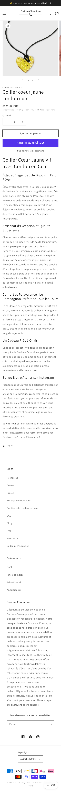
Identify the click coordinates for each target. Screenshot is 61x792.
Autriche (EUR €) (28, 758)
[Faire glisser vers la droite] (38, 80)
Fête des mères (15, 574)
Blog (9, 523)
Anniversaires (14, 589)
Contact (11, 485)
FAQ (9, 530)
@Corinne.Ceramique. (15, 393)
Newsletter (13, 538)
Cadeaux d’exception (18, 545)
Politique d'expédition (19, 500)
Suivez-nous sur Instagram (18, 423)
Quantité (7, 115)
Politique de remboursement (23, 507)
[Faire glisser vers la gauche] (22, 80)
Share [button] (9, 445)
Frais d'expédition (22, 110)
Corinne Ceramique (20, 783)
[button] (4, 13)
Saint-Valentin (14, 582)
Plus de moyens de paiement (30, 150)
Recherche (12, 477)
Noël (9, 567)
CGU (9, 515)
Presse (10, 492)
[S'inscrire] (50, 724)
